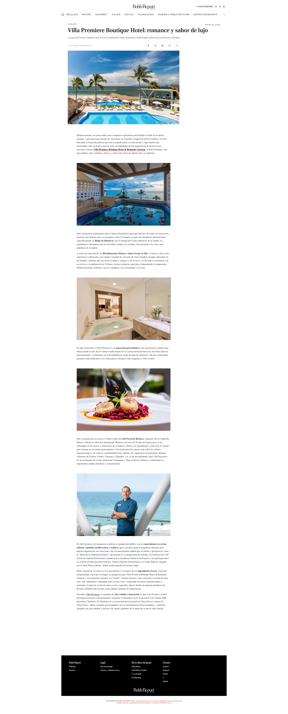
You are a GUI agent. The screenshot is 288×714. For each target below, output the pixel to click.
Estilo (129, 14)
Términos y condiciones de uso (109, 670)
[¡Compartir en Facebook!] (148, 45)
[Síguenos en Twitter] (216, 6)
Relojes (72, 14)
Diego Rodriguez (82, 45)
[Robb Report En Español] (144, 6)
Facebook (166, 666)
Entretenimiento (206, 14)
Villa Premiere (93, 594)
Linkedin (165, 681)
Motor (86, 14)
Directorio (72, 670)
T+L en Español (136, 674)
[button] (62, 14)
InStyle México (136, 666)
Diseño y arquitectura (174, 14)
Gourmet (101, 14)
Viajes (116, 14)
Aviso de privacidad (106, 666)
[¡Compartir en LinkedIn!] (162, 45)
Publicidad (72, 666)
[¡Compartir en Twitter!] (155, 45)
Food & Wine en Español (139, 670)
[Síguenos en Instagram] (224, 6)
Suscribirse (205, 6)
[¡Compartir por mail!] (176, 45)
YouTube (165, 674)
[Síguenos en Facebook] (219, 6)
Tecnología (146, 14)
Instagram (166, 670)
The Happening (136, 677)
